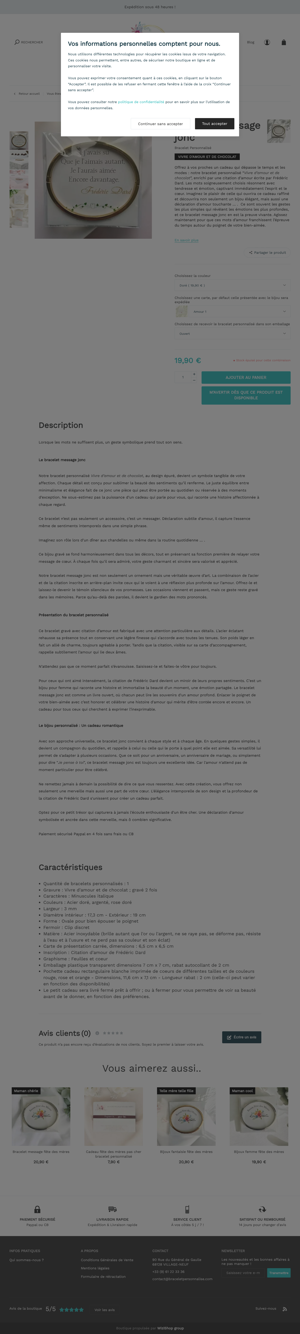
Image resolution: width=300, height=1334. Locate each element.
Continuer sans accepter (160, 124)
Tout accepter (214, 123)
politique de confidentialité (141, 102)
